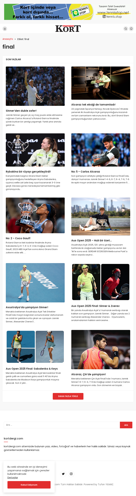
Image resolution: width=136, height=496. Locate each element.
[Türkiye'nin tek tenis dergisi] (68, 28)
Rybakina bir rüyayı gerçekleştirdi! (28, 171)
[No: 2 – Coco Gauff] (35, 215)
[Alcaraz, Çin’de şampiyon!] (100, 349)
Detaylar (12, 477)
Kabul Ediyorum (29, 484)
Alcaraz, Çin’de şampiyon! (88, 374)
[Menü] (4, 28)
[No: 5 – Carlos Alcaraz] (100, 150)
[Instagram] (71, 474)
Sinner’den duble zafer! (21, 111)
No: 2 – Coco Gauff (18, 238)
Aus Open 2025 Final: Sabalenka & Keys (32, 368)
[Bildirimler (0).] (131, 28)
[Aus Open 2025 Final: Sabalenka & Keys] (35, 347)
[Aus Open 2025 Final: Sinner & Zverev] (100, 282)
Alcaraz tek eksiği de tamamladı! (93, 104)
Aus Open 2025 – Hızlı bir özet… (91, 240)
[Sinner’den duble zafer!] (35, 86)
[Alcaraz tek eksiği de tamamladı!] (100, 83)
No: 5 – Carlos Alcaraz (85, 171)
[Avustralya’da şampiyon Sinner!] (35, 282)
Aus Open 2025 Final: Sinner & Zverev (95, 306)
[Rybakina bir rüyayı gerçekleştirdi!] (35, 150)
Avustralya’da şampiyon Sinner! (27, 307)
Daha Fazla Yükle (68, 396)
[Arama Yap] (125, 28)
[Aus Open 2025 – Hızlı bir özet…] (100, 216)
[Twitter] (63, 474)
